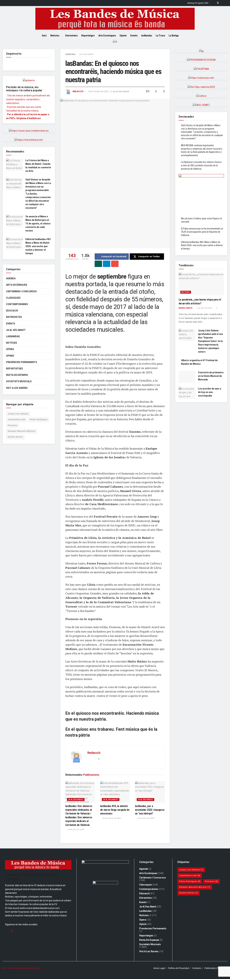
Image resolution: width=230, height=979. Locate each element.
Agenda (10, 278)
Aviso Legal (159, 968)
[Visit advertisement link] (115, 44)
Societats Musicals (19, 381)
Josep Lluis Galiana (18, 414)
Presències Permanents (21, 362)
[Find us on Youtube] (226, 3)
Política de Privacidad (178, 968)
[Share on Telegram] (106, 264)
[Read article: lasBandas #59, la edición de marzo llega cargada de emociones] (115, 792)
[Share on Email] (115, 264)
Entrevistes (71, 35)
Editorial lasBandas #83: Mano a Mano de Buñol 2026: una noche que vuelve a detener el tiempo (38, 246)
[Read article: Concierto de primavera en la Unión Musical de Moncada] (187, 377)
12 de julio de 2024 (75, 829)
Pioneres (12, 425)
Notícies (54, 35)
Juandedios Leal (16, 419)
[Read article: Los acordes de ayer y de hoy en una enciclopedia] (187, 393)
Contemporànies (17, 304)
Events (134, 35)
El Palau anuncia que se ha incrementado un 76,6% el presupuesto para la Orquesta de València (202, 231)
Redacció (78, 91)
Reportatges (88, 35)
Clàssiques (13, 297)
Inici (44, 35)
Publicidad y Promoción (216, 968)
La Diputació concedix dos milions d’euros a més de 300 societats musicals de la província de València (201, 165)
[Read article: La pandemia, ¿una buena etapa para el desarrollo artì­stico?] (201, 284)
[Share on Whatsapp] (98, 264)
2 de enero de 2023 (145, 818)
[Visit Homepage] (114, 19)
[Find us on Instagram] (222, 3)
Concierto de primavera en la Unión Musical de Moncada (210, 376)
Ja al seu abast (86, 54)
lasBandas (146, 35)
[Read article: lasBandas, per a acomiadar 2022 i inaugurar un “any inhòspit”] (150, 792)
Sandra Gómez (15, 437)
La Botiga (174, 35)
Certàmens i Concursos (21, 291)
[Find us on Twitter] (218, 3)
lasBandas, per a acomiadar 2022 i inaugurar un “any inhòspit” (150, 809)
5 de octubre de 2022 (98, 91)
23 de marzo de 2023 (111, 818)
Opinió (123, 35)
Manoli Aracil (186, 308)
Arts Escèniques (107, 35)
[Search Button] (187, 35)
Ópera (10, 349)
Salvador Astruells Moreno (21, 431)
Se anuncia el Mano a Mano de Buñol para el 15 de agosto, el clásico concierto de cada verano (38, 223)
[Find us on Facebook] (213, 3)
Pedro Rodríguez (38, 419)
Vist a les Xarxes (17, 388)
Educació (12, 310)
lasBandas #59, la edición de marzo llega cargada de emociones (114, 809)
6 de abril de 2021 (204, 308)
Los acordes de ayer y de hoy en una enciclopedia (209, 392)
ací (39, 118)
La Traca (160, 35)
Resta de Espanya (17, 375)
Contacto (196, 968)
